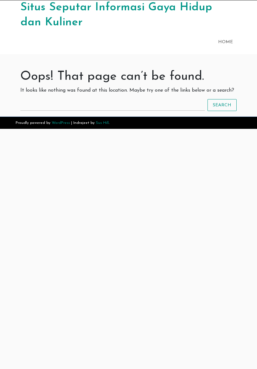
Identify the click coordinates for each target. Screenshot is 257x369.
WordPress (61, 123)
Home (225, 42)
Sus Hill (102, 123)
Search (222, 105)
